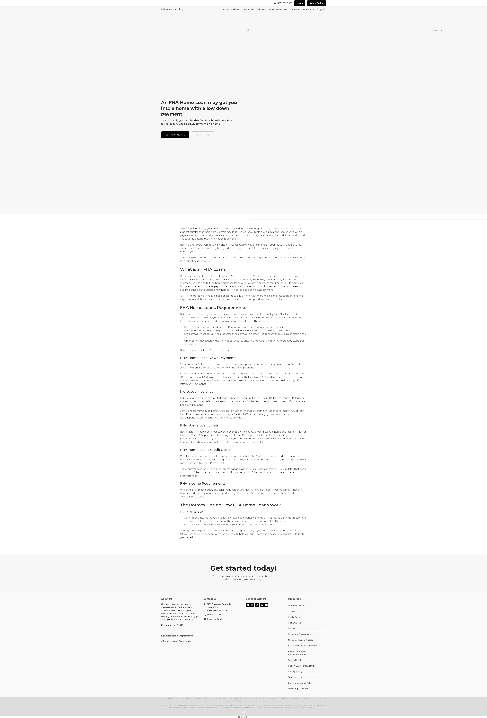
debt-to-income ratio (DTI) (265, 459)
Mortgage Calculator (298, 634)
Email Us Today (215, 619)
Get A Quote (294, 623)
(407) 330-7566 (284, 3)
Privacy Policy (295, 671)
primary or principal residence (228, 330)
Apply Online (316, 3)
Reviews (292, 628)
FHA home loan (192, 295)
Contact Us (294, 611)
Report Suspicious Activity (301, 666)
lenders (246, 279)
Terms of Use (295, 677)
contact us (288, 534)
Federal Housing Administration (229, 276)
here (316, 708)
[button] (243, 717)
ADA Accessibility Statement (303, 645)
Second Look (295, 660)
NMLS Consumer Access (300, 640)
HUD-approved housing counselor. (243, 442)
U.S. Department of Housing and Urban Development (227, 435)
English (321, 9)
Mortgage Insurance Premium (233, 398)
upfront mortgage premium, (251, 410)
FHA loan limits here (192, 442)
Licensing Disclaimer (298, 689)
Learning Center (296, 605)
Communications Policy (300, 683)
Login (300, 3)
